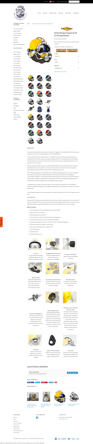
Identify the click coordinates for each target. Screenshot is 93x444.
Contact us (15, 421)
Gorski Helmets (17, 52)
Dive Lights (16, 105)
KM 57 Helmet (16, 72)
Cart (47, 1)
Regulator (56, 65)
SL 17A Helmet (16, 56)
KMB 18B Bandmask (18, 78)
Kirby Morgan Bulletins (18, 430)
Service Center (52, 13)
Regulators (16, 42)
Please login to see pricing (60, 71)
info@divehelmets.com (63, 419)
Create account (63, 1)
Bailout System (16, 31)
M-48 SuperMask (17, 92)
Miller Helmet (16, 54)
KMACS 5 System (17, 94)
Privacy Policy (16, 424)
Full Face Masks (17, 35)
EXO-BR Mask (16, 83)
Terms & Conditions (17, 423)
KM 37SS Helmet (17, 67)
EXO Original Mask (18, 85)
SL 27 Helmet (16, 63)
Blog (14, 419)
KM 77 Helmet (16, 74)
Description (30, 148)
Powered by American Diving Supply (36, 438)
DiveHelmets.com (25, 438)
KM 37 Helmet (16, 65)
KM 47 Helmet (16, 70)
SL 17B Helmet (16, 58)
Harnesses (15, 37)
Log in (58, 1)
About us (45, 13)
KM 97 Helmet (16, 76)
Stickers (15, 119)
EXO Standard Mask (18, 87)
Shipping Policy (16, 426)
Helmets (15, 40)
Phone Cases (16, 114)
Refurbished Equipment (18, 44)
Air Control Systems (18, 28)
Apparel (15, 103)
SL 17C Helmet (16, 61)
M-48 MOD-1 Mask (18, 90)
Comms (56, 53)
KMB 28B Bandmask (18, 81)
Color (55, 59)
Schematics (76, 13)
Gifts (14, 108)
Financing (60, 13)
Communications (17, 33)
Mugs (14, 112)
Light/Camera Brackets (18, 110)
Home (39, 13)
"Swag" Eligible (17, 117)
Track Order (68, 13)
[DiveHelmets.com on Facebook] (37, 417)
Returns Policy (16, 428)
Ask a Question (73, 372)
